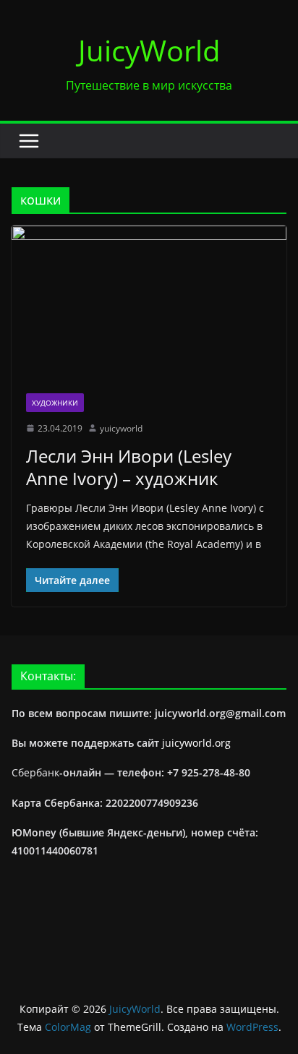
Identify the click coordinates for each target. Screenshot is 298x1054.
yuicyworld (121, 428)
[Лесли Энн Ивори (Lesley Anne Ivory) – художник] (149, 302)
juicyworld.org (196, 743)
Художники (55, 403)
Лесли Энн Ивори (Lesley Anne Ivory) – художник (128, 467)
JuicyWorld (149, 50)
